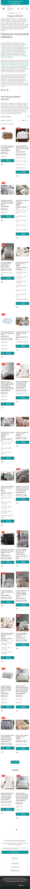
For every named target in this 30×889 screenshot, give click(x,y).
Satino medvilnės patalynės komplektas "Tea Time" (7, 634)
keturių (27, 47)
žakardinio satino (24, 63)
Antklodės (15, 770)
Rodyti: (23, 120)
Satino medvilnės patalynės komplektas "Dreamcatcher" (22, 202)
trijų (24, 47)
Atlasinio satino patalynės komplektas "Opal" (22, 736)
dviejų (9, 55)
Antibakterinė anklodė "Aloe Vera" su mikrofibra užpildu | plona (7, 333)
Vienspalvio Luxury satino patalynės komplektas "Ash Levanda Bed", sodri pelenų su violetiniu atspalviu (22, 488)
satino (9, 63)
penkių (3, 48)
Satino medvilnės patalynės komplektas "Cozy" (22, 263)
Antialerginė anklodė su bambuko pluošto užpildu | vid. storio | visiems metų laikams (7, 202)
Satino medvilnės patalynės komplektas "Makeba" (22, 332)
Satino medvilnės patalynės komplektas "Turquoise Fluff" (7, 488)
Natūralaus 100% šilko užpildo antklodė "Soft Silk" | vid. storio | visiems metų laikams (22, 148)
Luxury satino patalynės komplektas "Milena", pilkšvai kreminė (6, 264)
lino (17, 64)
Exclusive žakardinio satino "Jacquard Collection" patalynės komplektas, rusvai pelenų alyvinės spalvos (22, 593)
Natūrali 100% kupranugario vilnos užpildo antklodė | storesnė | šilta (7, 147)
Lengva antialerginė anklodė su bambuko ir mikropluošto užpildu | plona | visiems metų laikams (6, 688)
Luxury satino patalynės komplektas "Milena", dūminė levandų (21, 551)
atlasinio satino (4, 64)
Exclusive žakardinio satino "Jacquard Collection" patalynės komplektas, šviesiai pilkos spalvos (7, 737)
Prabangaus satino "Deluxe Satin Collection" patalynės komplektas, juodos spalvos (7, 551)
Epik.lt (10, 8)
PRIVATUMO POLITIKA (11, 885)
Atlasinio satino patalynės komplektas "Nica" (22, 433)
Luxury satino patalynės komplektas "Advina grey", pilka (7, 592)
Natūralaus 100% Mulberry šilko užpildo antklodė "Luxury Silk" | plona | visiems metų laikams (22, 384)
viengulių (21, 55)
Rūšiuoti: (3, 120)
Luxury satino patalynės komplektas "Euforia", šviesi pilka (21, 635)
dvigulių (26, 55)
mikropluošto (12, 64)
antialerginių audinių (24, 64)
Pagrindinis (11, 13)
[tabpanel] (7, 796)
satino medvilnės (15, 63)
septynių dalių (15, 55)
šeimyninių (5, 57)
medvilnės (4, 63)
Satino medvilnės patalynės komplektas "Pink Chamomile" (7, 434)
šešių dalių (8, 48)
